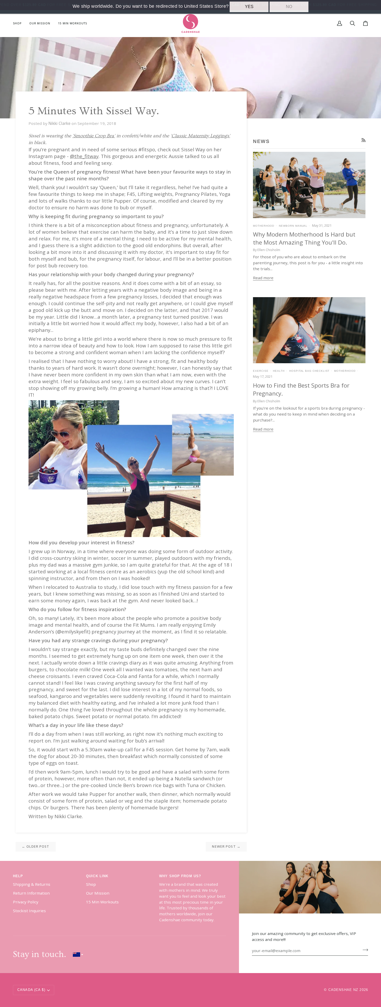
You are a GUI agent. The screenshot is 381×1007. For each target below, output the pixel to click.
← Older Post (36, 846)
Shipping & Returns (31, 884)
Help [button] (18, 876)
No (289, 6)
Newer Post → (226, 846)
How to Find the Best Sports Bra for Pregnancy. (301, 389)
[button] (19, 23)
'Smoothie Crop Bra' (93, 136)
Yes (249, 6)
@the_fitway (84, 156)
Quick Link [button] (97, 876)
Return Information (31, 893)
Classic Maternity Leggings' (200, 136)
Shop (91, 884)
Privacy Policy (25, 901)
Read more (263, 277)
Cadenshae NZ (343, 990)
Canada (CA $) (31, 990)
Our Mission (97, 893)
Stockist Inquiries (29, 910)
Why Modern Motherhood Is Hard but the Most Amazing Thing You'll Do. (304, 238)
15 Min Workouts (102, 901)
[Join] (363, 950)
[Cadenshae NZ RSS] (363, 140)
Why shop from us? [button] (180, 876)
